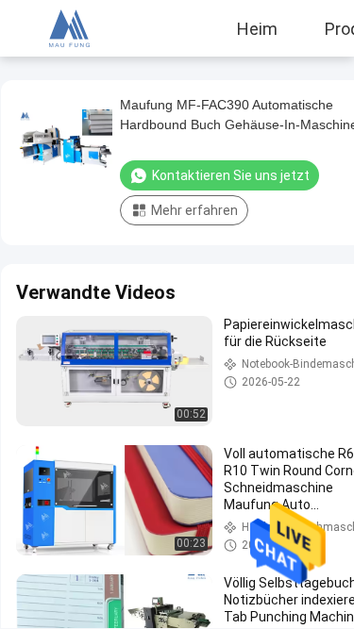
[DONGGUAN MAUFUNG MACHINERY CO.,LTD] (66, 28)
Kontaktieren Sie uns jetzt (231, 175)
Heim (257, 28)
